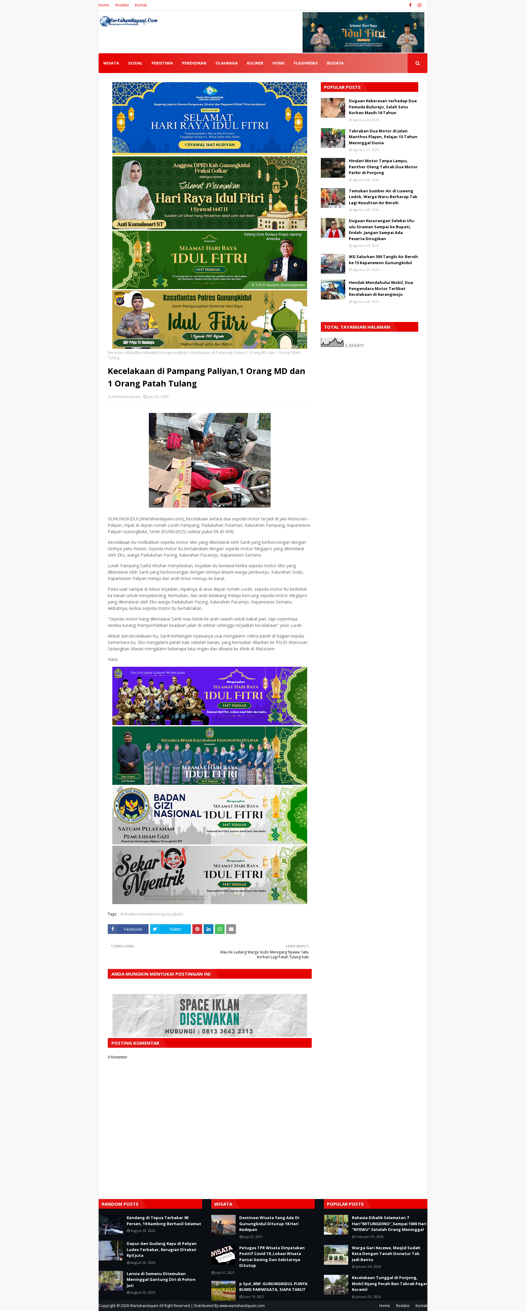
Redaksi (122, 5)
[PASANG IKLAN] (209, 1035)
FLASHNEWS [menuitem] (306, 63)
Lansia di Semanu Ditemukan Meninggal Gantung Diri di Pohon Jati (161, 1279)
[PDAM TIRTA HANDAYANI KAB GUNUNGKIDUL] (209, 153)
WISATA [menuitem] (111, 63)
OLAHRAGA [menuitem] (227, 63)
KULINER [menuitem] (255, 63)
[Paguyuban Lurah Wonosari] (209, 723)
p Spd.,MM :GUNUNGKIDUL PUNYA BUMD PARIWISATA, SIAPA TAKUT (273, 1286)
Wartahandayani (126, 396)
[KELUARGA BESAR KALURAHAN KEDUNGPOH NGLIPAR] (209, 783)
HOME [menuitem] (278, 63)
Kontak (141, 5)
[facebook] (410, 5)
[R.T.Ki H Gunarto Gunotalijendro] (209, 287)
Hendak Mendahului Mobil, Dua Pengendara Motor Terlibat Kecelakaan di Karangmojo (381, 288)
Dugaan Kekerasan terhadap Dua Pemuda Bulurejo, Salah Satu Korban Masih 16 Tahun (383, 106)
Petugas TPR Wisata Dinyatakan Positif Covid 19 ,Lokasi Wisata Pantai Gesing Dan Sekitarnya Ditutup (272, 1256)
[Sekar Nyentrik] (209, 902)
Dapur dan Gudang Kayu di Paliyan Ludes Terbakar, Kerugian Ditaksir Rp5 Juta (162, 1249)
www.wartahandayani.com (242, 1305)
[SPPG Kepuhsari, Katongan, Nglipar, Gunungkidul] (209, 843)
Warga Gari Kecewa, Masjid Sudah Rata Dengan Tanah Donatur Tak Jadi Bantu (386, 1253)
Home (104, 5)
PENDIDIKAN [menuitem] (194, 63)
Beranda (115, 352)
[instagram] (418, 5)
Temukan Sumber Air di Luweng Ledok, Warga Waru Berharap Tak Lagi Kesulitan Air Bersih (383, 196)
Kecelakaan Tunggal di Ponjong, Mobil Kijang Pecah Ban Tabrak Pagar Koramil (389, 1283)
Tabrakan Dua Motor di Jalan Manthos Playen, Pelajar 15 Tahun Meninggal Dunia (383, 136)
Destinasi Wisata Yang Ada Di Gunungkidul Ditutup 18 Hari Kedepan (269, 1223)
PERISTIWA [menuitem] (162, 63)
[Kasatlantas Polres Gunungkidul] (209, 347)
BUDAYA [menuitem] (335, 63)
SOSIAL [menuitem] (135, 63)
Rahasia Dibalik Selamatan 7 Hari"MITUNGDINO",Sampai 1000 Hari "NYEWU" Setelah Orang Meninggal (389, 1223)
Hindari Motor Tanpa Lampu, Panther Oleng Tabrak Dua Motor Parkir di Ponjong (383, 166)
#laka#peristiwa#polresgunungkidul (157, 352)
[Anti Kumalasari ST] (209, 228)
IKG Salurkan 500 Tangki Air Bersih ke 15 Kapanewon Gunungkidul (383, 259)
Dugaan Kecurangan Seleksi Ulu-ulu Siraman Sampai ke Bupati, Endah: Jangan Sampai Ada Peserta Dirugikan (382, 229)
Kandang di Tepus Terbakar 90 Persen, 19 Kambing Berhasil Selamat (164, 1220)
